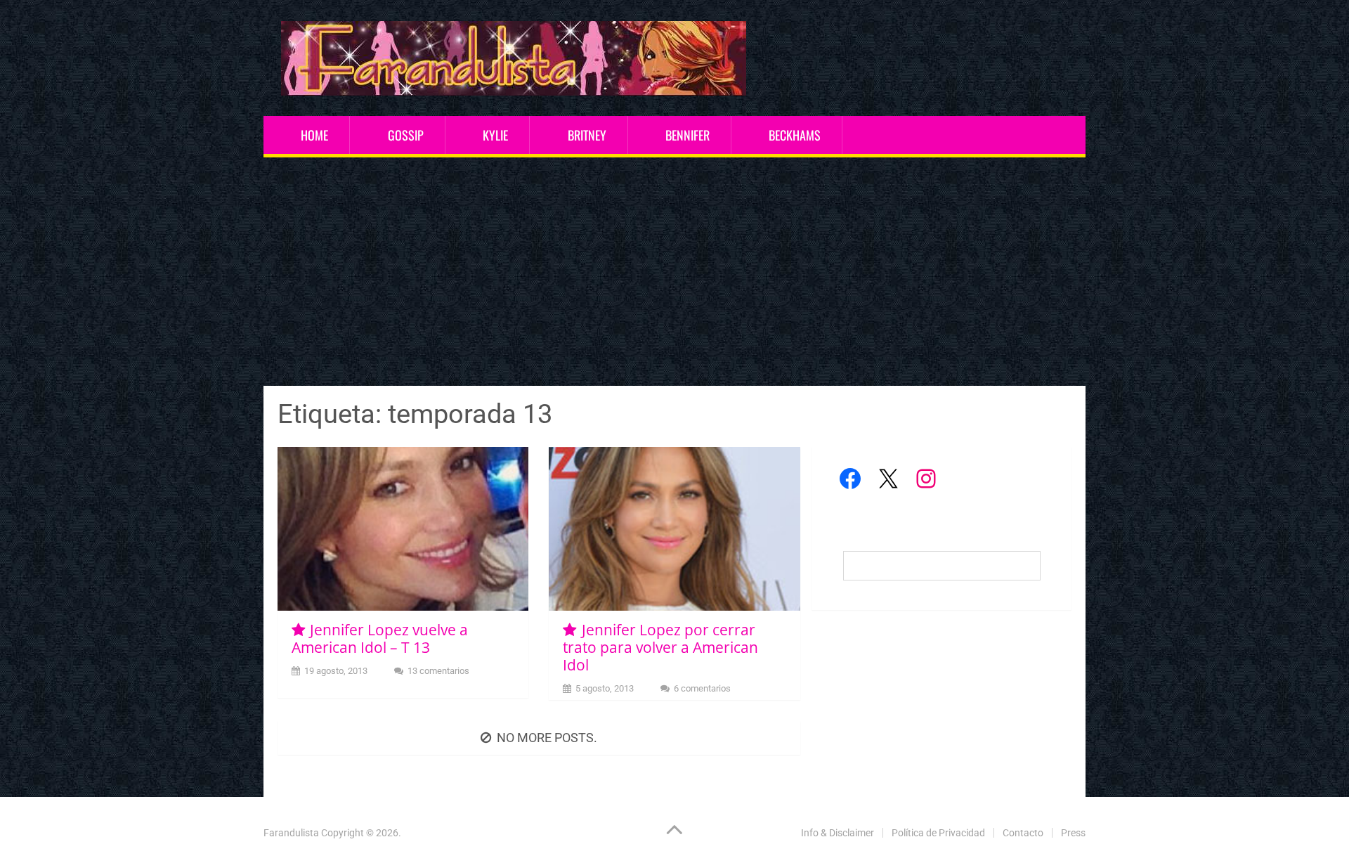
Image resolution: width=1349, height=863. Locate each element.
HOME (314, 135)
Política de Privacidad (938, 832)
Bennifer (687, 135)
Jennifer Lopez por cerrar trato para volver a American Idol (660, 647)
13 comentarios (438, 671)
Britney (587, 135)
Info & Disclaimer (837, 832)
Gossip (406, 135)
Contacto (1023, 832)
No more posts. (547, 737)
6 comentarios (702, 688)
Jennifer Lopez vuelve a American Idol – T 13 (380, 638)
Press (1073, 832)
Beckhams (795, 135)
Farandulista (291, 832)
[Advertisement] (674, 273)
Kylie (495, 135)
